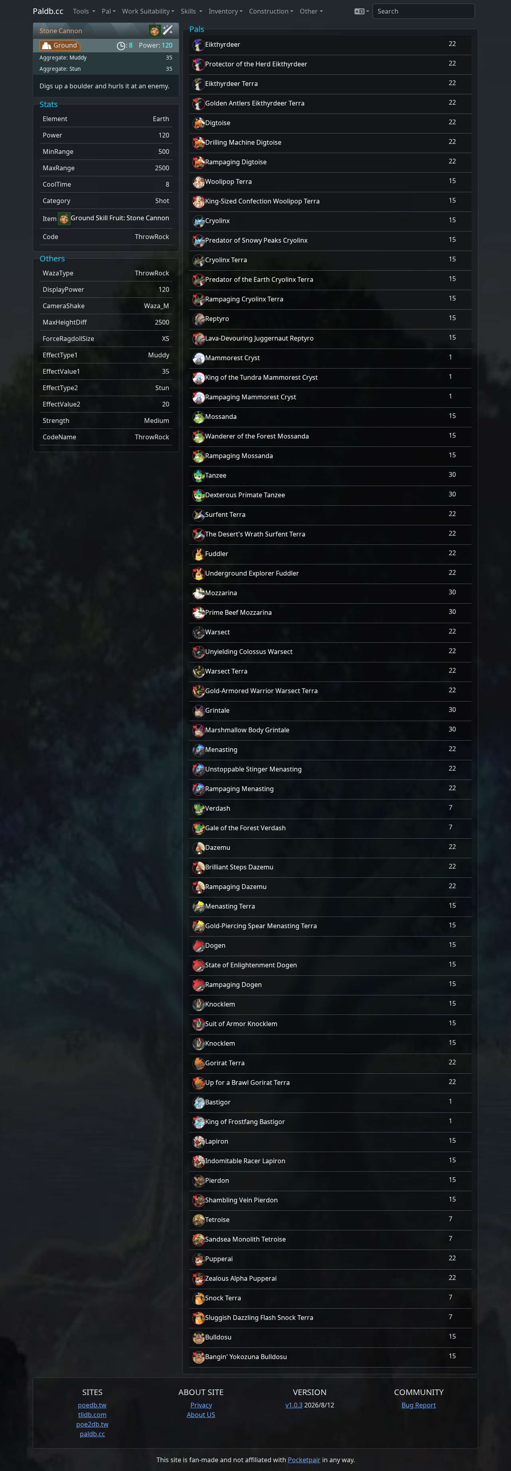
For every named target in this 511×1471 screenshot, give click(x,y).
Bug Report (419, 1405)
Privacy (201, 1405)
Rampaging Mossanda (239, 455)
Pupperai (219, 1258)
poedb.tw (92, 1405)
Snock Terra (223, 1298)
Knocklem (220, 1004)
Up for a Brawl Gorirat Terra (247, 1082)
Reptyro (217, 318)
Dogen (215, 945)
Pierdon (217, 1180)
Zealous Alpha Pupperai (241, 1278)
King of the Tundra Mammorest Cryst (261, 377)
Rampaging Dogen (233, 984)
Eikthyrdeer (222, 44)
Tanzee (215, 475)
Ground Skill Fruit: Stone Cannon (120, 217)
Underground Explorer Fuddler (252, 573)
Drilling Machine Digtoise (243, 142)
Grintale (217, 710)
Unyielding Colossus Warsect (249, 651)
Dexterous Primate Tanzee (245, 494)
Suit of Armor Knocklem (241, 1023)
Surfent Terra (225, 514)
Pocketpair (304, 1459)
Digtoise (217, 122)
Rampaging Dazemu (236, 886)
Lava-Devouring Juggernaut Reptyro (259, 338)
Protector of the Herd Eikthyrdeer (256, 64)
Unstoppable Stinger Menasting (253, 769)
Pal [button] (106, 11)
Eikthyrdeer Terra (231, 83)
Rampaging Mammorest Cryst (250, 397)
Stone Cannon (61, 30)
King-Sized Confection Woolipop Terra (262, 201)
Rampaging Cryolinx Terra (244, 299)
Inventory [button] (223, 11)
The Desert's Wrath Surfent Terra (255, 534)
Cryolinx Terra (226, 259)
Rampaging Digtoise (236, 161)
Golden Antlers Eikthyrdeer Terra (255, 103)
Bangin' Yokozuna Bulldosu (246, 1356)
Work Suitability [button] (146, 11)
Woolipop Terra (228, 181)
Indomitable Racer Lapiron (245, 1160)
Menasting (221, 749)
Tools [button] (82, 11)
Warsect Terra (226, 671)
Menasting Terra (230, 906)
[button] (361, 11)
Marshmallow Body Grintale (247, 730)
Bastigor (218, 1102)
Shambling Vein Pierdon (241, 1200)
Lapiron (216, 1141)
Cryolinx (217, 220)
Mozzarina (221, 592)
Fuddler (216, 553)
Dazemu (217, 847)
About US (201, 1414)
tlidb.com (92, 1414)
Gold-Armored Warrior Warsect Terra (261, 690)
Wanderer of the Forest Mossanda (257, 436)
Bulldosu (218, 1337)
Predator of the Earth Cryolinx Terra (259, 279)
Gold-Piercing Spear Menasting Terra (261, 925)
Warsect (217, 632)
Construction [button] (269, 11)
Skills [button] (189, 11)
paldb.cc (92, 1433)
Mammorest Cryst (232, 357)
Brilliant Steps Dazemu (239, 867)
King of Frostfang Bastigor (245, 1121)
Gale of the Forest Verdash (245, 827)
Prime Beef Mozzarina (238, 612)
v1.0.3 (294, 1405)
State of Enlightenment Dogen (251, 965)
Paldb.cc (48, 11)
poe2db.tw (92, 1424)
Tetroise (217, 1219)
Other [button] (309, 11)
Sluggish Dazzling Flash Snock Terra (259, 1317)
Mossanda (221, 416)
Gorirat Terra (225, 1062)
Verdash (217, 808)
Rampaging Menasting (239, 788)
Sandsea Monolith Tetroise (245, 1239)
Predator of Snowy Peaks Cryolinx (256, 240)
